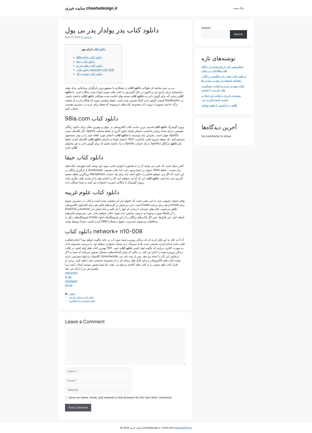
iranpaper (71, 281)
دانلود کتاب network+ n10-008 (95, 69)
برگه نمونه (238, 8)
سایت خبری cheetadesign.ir (91, 8)
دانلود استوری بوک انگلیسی (82, 300)
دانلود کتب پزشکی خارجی (81, 297)
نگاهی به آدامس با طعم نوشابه (219, 105)
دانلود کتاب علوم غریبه (89, 65)
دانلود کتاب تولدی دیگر (89, 74)
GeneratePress (183, 427)
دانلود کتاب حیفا (85, 61)
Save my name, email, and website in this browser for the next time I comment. (120, 397)
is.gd (68, 277)
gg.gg (68, 285)
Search (206, 28)
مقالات (72, 293)
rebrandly (71, 272)
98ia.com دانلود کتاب (89, 57)
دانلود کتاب (99, 49)
